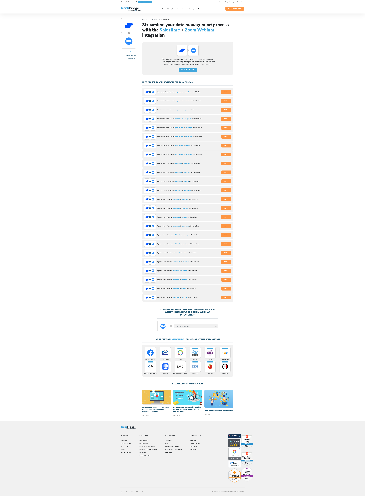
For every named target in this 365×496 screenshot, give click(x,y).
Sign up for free (187, 70)
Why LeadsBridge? (167, 9)
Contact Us (240, 2)
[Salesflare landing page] (128, 25)
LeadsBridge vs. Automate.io (173, 450)
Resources (201, 9)
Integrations (181, 9)
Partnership (168, 453)
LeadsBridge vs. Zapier (172, 446)
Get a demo (168, 440)
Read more (145, 416)
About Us (124, 440)
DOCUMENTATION (228, 82)
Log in (233, 2)
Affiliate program (195, 443)
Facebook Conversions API (147, 446)
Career (123, 450)
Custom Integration (145, 456)
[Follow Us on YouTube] (137, 492)
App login (193, 440)
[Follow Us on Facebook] (121, 492)
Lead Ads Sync (143, 440)
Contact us (193, 450)
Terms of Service (126, 443)
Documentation (131, 55)
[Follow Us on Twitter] (142, 492)
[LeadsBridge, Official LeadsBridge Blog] (131, 9)
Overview (133, 52)
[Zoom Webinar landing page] (128, 41)
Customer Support (224, 2)
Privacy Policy (125, 446)
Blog (166, 443)
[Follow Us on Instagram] (126, 492)
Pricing (191, 9)
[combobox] (196, 326)
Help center (193, 446)
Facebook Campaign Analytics (148, 450)
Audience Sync (143, 443)
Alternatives (132, 59)
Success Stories (126, 453)
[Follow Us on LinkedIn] (132, 492)
